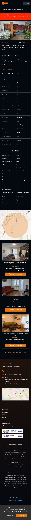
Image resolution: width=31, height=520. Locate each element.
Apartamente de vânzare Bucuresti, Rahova (15, 454)
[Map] (15, 225)
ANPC (4, 421)
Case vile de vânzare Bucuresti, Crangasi (15, 466)
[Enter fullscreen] (29, 212)
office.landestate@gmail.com (13, 374)
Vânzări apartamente (15, 444)
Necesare (8, 511)
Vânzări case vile (15, 462)
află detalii (20, 508)
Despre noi (5, 412)
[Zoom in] (29, 235)
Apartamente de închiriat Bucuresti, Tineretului (15, 483)
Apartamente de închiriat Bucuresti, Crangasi (15, 477)
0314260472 (8, 371)
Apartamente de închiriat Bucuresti (15, 475)
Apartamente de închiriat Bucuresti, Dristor (15, 481)
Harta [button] (28, 37)
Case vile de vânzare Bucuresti (15, 464)
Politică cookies (6, 423)
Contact (4, 417)
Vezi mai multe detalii (15, 274)
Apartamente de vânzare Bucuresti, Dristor (15, 458)
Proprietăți (5, 409)
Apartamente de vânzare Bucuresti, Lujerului (15, 456)
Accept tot (21, 515)
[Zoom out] (29, 238)
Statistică (16, 511)
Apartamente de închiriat (15, 473)
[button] (2, 30)
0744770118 (16, 371)
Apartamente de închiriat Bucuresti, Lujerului (15, 479)
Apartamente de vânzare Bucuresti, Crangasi (15, 452)
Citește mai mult (7, 69)
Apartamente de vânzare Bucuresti (15, 446)
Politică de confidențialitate (9, 426)
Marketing (24, 511)
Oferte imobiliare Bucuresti (10, 73)
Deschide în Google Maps (12, 383)
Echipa (4, 414)
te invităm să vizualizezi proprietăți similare (15, 16)
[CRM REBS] (18, 500)
